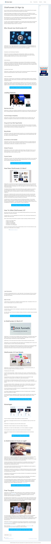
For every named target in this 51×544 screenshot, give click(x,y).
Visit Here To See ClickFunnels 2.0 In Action (20, 87)
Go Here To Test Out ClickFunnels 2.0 (19, 485)
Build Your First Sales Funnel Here (20, 435)
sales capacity (13, 493)
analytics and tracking (13, 525)
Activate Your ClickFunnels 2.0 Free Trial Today (20, 529)
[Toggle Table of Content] (10, 535)
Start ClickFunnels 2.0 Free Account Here (19, 316)
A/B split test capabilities (8, 522)
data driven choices (28, 525)
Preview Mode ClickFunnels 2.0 (9, 538)
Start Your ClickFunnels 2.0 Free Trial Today (20, 399)
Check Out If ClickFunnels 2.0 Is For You (20, 163)
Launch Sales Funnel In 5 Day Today (20, 205)
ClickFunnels (6, 537)
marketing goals (24, 482)
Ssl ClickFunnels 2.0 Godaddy (33, 538)
